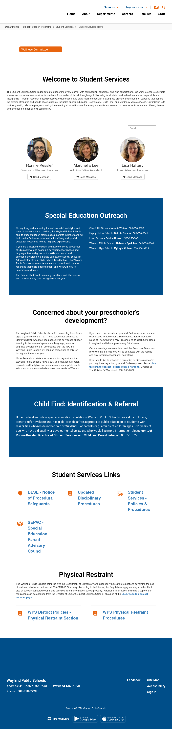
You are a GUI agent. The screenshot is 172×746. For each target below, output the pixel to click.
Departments (12, 26)
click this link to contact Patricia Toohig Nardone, (122, 365)
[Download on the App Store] (112, 719)
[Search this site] (163, 7)
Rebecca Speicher (126, 243)
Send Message (41, 177)
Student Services (65, 26)
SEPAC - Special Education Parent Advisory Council (37, 536)
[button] (111, 7)
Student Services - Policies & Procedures (139, 500)
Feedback (133, 680)
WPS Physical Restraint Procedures (125, 614)
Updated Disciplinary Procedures (89, 497)
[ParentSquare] (58, 718)
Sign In (151, 692)
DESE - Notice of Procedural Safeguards (41, 497)
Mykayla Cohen (123, 248)
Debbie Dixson (122, 233)
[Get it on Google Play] (85, 719)
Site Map (153, 680)
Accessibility (156, 686)
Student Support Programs (37, 26)
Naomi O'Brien (119, 228)
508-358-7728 (27, 691)
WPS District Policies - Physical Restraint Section (53, 614)
